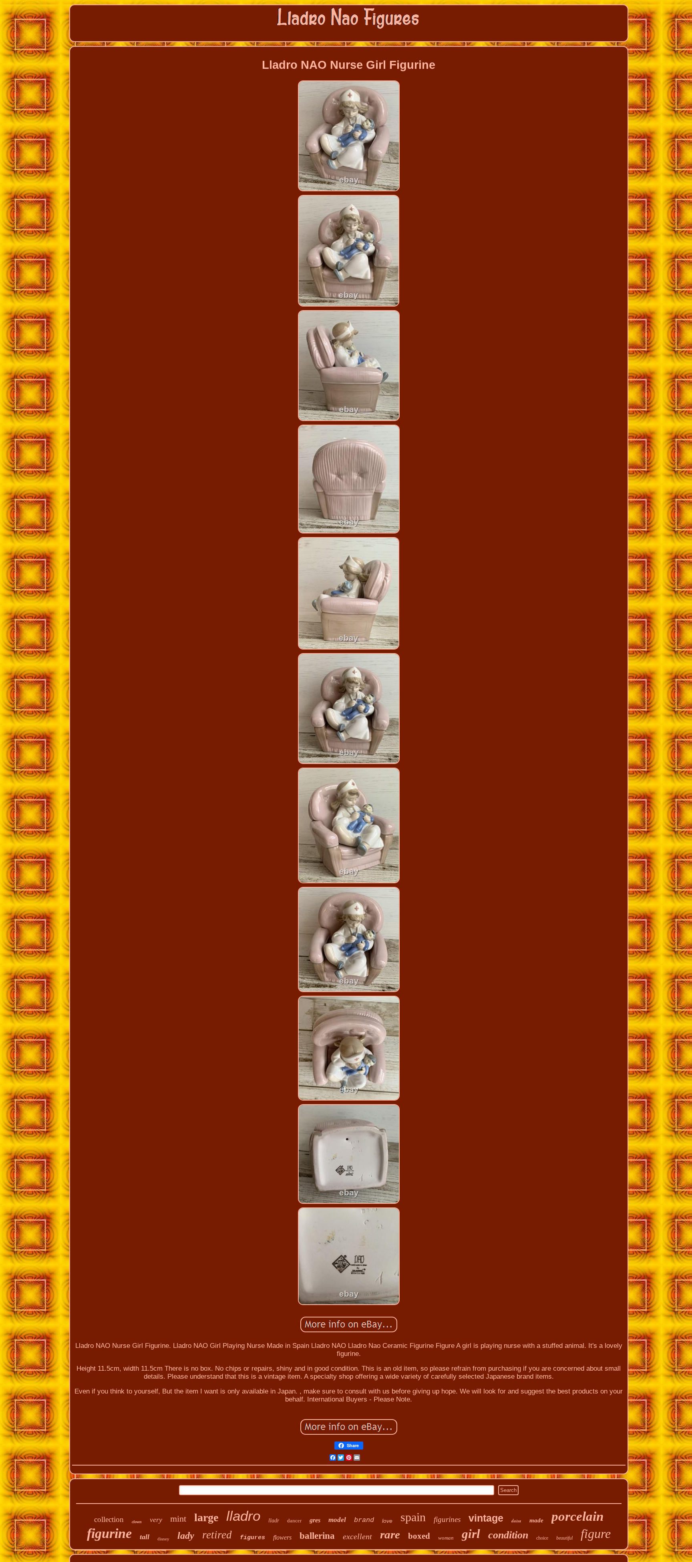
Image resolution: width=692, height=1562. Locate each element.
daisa (516, 1521)
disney (163, 1538)
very (156, 1520)
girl (471, 1534)
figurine (109, 1533)
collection (109, 1519)
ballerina (317, 1536)
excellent (357, 1536)
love (387, 1521)
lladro (243, 1516)
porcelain (577, 1516)
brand (364, 1520)
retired (217, 1535)
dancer (294, 1521)
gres (315, 1520)
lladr (273, 1521)
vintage (486, 1518)
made (536, 1520)
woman (446, 1538)
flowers (282, 1537)
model (337, 1520)
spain (413, 1517)
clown (137, 1522)
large (206, 1517)
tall (144, 1537)
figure (596, 1533)
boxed (419, 1536)
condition (508, 1535)
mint (178, 1519)
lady (185, 1535)
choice (542, 1538)
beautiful (564, 1538)
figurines (447, 1519)
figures (252, 1537)
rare (390, 1534)
